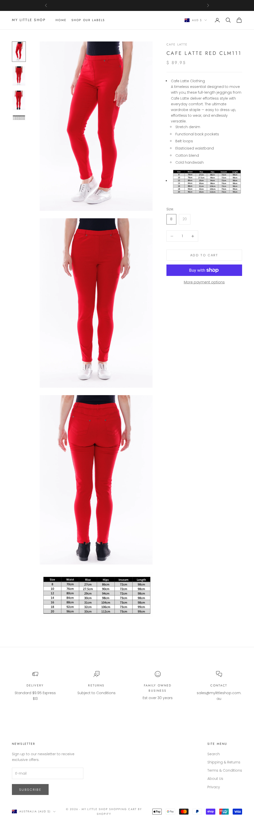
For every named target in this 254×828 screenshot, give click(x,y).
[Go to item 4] (19, 117)
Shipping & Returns (223, 762)
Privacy (213, 787)
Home (61, 20)
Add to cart (204, 255)
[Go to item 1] (19, 51)
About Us (215, 778)
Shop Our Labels (88, 20)
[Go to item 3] (19, 100)
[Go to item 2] (19, 76)
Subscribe (30, 789)
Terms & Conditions (224, 770)
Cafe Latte (177, 44)
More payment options (204, 282)
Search (213, 754)
